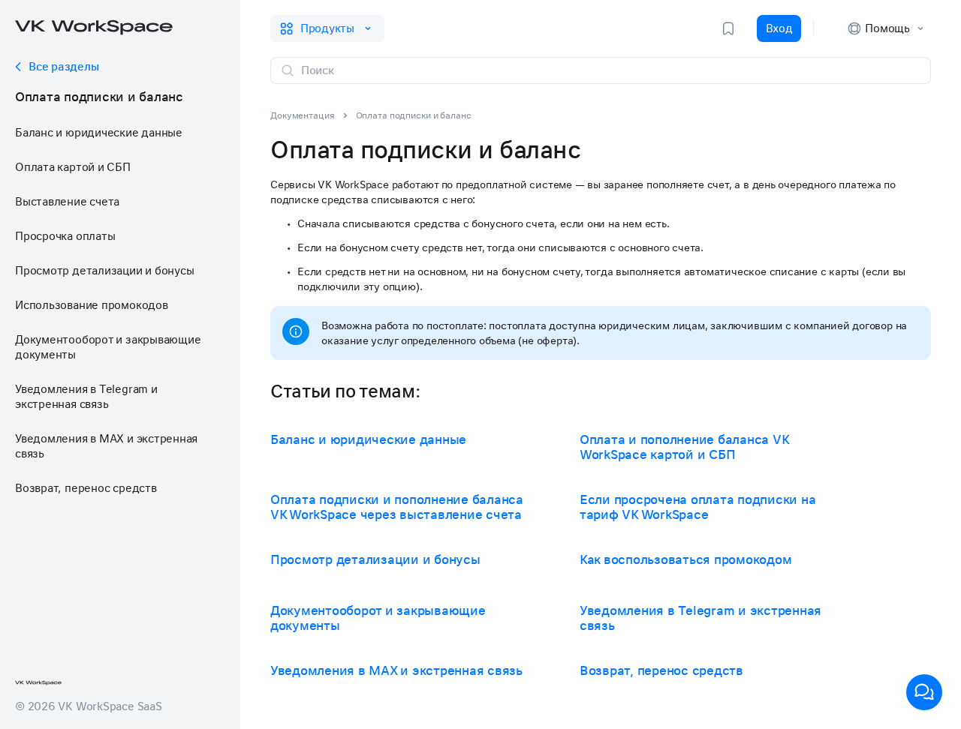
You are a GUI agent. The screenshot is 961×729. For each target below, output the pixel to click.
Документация (302, 115)
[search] (609, 70)
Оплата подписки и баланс (99, 96)
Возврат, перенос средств (86, 488)
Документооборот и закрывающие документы (107, 347)
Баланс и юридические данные (98, 133)
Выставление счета (67, 201)
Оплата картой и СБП (73, 167)
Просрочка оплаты (65, 236)
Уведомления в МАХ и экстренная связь (106, 446)
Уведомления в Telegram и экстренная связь (86, 396)
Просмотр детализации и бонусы (104, 271)
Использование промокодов (91, 305)
